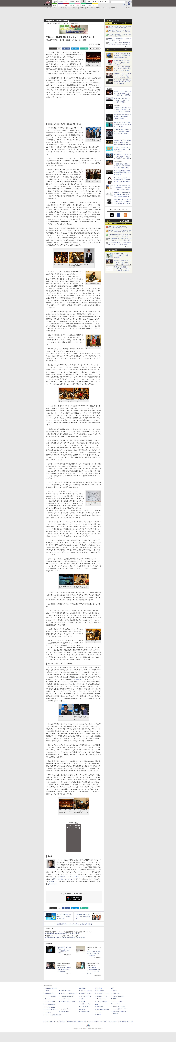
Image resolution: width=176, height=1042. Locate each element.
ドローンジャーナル (50, 1001)
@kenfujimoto (52, 884)
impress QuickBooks (118, 996)
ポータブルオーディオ (62, 8)
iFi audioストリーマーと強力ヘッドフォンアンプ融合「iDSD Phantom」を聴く (122, 75)
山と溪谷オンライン (86, 1004)
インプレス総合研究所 (50, 996)
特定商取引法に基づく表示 (126, 1021)
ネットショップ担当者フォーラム (69, 993)
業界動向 (98, 8)
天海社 (115, 990)
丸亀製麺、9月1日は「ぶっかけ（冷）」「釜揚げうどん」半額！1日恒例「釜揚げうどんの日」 (120, 232)
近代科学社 (82, 1009)
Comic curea (116, 993)
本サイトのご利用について (50, 1021)
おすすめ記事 (113, 250)
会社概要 (103, 1021)
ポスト (53, 48)
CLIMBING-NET (85, 1006)
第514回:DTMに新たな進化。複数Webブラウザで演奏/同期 (64, 969)
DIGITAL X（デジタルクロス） (68, 1001)
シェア (67, 48)
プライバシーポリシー (93, 1021)
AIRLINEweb (100, 990)
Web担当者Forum (49, 993)
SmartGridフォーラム (66, 990)
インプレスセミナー (66, 999)
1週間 (122, 23)
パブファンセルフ (117, 1001)
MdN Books (100, 1006)
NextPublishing (65, 1011)
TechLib (99, 1014)
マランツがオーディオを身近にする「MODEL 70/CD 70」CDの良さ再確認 (122, 81)
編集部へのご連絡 (82, 1021)
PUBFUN (113, 999)
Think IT (47, 990)
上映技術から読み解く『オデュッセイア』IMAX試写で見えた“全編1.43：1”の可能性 (122, 109)
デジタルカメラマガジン (51, 1009)
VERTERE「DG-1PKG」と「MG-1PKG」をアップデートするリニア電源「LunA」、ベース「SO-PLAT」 (119, 36)
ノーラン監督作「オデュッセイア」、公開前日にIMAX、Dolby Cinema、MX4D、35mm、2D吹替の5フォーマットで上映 (122, 133)
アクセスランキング (115, 21)
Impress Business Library (67, 996)
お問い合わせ (61, 1021)
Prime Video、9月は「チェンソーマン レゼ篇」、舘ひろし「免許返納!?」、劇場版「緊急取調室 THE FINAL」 (119, 32)
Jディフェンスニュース (103, 993)
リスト (59, 48)
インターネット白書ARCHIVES (53, 1015)
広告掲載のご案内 (71, 1021)
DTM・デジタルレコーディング (63, 879)
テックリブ (98, 1012)
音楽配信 (113, 8)
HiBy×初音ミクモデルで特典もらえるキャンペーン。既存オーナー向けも (122, 124)
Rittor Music (82, 988)
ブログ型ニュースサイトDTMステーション (72, 877)
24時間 (115, 23)
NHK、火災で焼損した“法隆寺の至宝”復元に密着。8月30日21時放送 (122, 172)
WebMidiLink (78, 679)
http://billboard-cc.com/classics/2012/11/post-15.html (62, 933)
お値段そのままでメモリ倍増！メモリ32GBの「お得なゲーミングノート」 (122, 62)
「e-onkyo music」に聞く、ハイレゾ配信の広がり (83, 916)
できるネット (48, 1012)
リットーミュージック (86, 990)
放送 (92, 8)
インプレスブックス (66, 1009)
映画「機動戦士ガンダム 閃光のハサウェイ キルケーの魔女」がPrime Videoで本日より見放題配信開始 (120, 240)
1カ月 (129, 23)
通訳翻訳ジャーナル (102, 996)
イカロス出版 (98, 988)
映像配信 (82, 8)
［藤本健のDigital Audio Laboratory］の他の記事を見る (74, 924)
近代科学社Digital (85, 1011)
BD (88, 8)
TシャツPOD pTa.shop (119, 1006)
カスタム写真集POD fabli (119, 1009)
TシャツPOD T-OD (86, 996)
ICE (112, 988)
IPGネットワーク (115, 1004)
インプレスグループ (113, 1021)
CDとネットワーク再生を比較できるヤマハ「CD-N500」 (94, 953)
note (86, 48)
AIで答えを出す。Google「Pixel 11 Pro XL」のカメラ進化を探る (122, 255)
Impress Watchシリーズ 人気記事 (119, 221)
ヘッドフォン (74, 8)
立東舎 (82, 999)
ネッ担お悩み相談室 (50, 1004)
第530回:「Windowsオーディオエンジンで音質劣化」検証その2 (63, 916)
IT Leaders (48, 999)
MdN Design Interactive (103, 1009)
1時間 (108, 23)
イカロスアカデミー (102, 1001)
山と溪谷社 (82, 1001)
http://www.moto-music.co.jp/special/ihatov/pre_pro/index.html (65, 937)
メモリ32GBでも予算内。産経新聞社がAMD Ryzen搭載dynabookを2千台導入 (122, 55)
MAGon (51, 881)
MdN (96, 1004)
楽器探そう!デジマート (86, 993)
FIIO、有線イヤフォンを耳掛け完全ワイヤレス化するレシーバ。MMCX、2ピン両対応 (122, 201)
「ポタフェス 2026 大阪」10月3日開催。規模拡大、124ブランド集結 (122, 149)
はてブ (76, 48)
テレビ (46, 8)
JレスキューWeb (101, 999)
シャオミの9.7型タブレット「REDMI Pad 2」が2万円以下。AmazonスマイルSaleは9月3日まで (119, 44)
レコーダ (52, 8)
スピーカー (105, 8)
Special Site (113, 50)
